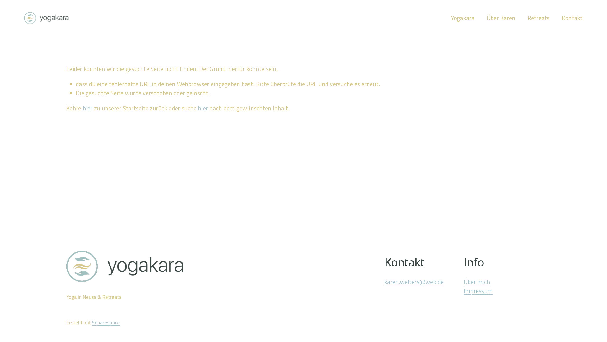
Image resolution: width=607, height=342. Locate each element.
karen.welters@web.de (414, 281)
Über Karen (501, 18)
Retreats (539, 18)
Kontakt (572, 18)
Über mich (477, 281)
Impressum (478, 290)
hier (88, 108)
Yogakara (463, 18)
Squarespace (106, 322)
